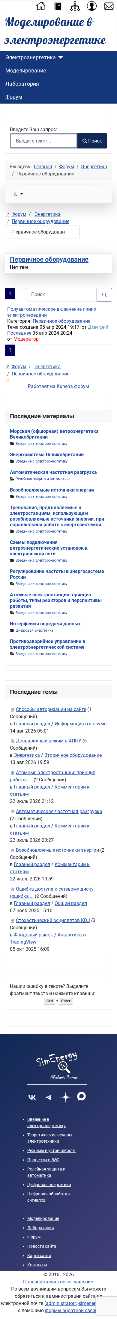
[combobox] (44, 140)
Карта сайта (39, 1255)
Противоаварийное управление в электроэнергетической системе (47, 644)
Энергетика (27, 755)
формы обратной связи (71, 1310)
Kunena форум (73, 386)
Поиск (95, 141)
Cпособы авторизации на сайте (51, 709)
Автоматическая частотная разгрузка (53, 472)
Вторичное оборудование (73, 755)
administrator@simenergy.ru (76, 1303)
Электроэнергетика (30, 57)
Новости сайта (41, 1246)
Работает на (42, 386)
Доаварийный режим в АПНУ (48, 741)
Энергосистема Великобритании (47, 454)
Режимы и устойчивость (51, 1150)
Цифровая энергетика (34, 630)
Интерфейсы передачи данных (45, 624)
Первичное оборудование (49, 259)
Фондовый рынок (33, 935)
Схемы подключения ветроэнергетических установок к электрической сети (49, 548)
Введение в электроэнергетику (42, 444)
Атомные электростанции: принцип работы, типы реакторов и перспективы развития (56, 600)
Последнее (19, 333)
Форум (13, 97)
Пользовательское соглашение (58, 1282)
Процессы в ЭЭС (43, 1159)
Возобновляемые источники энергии (52, 490)
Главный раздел (32, 724)
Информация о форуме (80, 724)
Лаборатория (22, 84)
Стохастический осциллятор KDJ (53, 920)
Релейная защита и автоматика (43, 479)
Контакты (37, 1264)
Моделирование (25, 71)
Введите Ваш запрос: (34, 129)
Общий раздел (71, 903)
